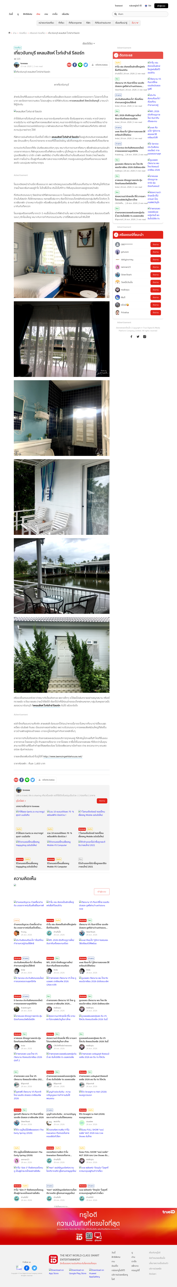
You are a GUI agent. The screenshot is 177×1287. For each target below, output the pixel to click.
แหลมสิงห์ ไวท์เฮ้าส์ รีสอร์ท (65, 137)
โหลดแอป (119, 5)
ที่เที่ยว (61, 22)
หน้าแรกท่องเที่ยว (46, 22)
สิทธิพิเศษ (27, 14)
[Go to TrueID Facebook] (131, 336)
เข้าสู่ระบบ (161, 5)
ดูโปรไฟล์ (20, 800)
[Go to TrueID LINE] (144, 336)
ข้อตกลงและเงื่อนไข (123, 327)
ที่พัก (88, 22)
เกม (46, 14)
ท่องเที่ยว (23, 33)
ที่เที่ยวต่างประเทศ (103, 22)
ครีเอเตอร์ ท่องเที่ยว (37, 33)
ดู (18, 14)
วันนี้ (11, 14)
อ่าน (38, 14)
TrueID (17, 5)
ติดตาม (102, 800)
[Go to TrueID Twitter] (138, 336)
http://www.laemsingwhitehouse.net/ (62, 756)
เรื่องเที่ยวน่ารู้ (121, 22)
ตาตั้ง (55, 14)
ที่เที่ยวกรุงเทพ (75, 22)
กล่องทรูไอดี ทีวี (135, 5)
